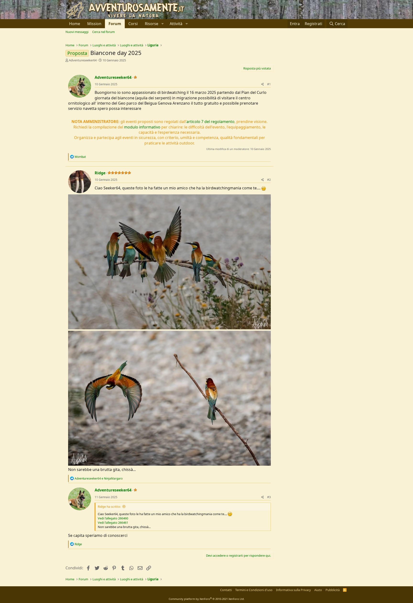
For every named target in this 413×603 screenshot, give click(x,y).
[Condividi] (263, 84)
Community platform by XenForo (207, 599)
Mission (94, 23)
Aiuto (318, 590)
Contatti (226, 590)
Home (74, 23)
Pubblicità (333, 590)
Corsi (133, 23)
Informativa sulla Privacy (293, 590)
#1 (269, 84)
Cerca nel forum (103, 32)
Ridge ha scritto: (109, 506)
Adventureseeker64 (83, 60)
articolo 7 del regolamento (210, 121)
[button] (153, 23)
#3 (269, 497)
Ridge (100, 173)
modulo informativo (142, 127)
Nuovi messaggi (76, 32)
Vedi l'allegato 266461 (113, 522)
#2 (269, 180)
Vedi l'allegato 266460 (113, 518)
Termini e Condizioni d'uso (253, 590)
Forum (115, 23)
